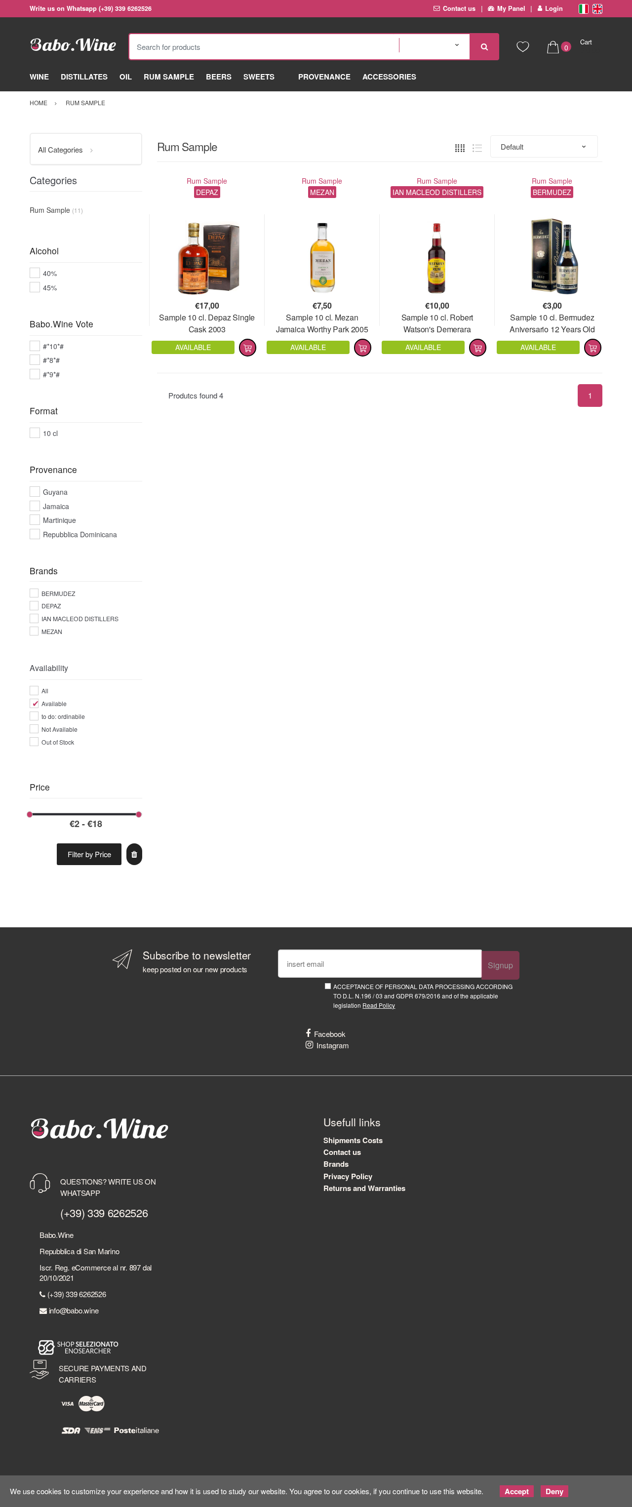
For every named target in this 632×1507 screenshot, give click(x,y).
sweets (259, 76)
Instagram (332, 1045)
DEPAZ (51, 605)
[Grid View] (460, 147)
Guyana (55, 492)
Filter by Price (89, 854)
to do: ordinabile (63, 716)
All (44, 690)
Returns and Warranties (364, 1188)
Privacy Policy (347, 1176)
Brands (336, 1163)
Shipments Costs (353, 1140)
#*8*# (51, 360)
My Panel (511, 8)
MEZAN (51, 631)
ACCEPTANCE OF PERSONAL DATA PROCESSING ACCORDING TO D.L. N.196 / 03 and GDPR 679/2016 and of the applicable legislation (423, 996)
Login (554, 8)
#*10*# (53, 346)
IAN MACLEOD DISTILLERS (79, 618)
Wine (39, 76)
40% (50, 273)
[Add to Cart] (247, 348)
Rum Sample (169, 76)
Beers (219, 76)
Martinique (59, 520)
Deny (554, 1491)
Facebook (330, 1034)
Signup (500, 965)
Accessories (389, 76)
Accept (517, 1491)
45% (50, 287)
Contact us (459, 8)
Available (54, 703)
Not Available (59, 729)
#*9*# (51, 374)
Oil (125, 76)
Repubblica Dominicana (80, 534)
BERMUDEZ (58, 593)
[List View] (477, 147)
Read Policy (378, 1005)
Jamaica (56, 506)
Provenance (324, 76)
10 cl (50, 433)
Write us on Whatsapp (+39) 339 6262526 (91, 8)
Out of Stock (57, 742)
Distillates (84, 76)
